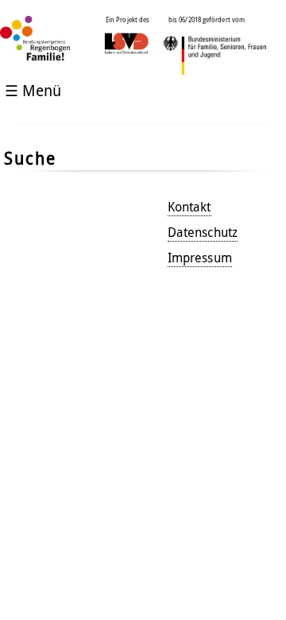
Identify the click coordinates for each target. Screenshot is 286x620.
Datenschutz (203, 232)
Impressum (200, 257)
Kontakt (189, 206)
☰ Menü (33, 90)
